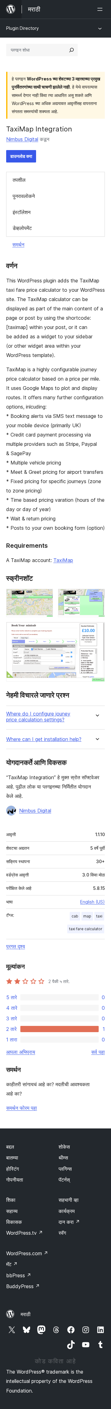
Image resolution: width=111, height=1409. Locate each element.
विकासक (14, 1222)
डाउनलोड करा (21, 156)
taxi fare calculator (85, 928)
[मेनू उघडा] (101, 9)
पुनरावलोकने (24, 196)
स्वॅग (62, 1233)
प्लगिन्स (65, 1169)
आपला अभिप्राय (20, 1052)
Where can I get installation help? (43, 739)
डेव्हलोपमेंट (22, 228)
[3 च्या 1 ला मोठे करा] (45, 597)
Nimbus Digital (22, 139)
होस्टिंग (12, 1169)
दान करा (69, 1222)
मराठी (26, 1314)
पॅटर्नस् (64, 1180)
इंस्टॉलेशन (22, 212)
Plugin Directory (22, 28)
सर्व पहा (98, 1052)
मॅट (12, 1264)
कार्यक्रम (67, 1211)
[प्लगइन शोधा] (71, 50)
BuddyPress (23, 1286)
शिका (10, 1200)
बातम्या (12, 1158)
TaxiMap (63, 560)
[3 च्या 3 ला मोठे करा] (96, 630)
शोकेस (64, 1147)
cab (75, 916)
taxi (99, 916)
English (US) (92, 901)
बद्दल (10, 1147)
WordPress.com (27, 1253)
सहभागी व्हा (69, 1200)
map (87, 916)
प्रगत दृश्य (15, 946)
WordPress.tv (24, 1233)
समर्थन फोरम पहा (21, 1108)
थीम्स (63, 1158)
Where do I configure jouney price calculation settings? (38, 717)
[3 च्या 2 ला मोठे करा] (96, 597)
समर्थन (18, 244)
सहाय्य (12, 1211)
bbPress (18, 1275)
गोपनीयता (14, 1180)
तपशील (19, 180)
